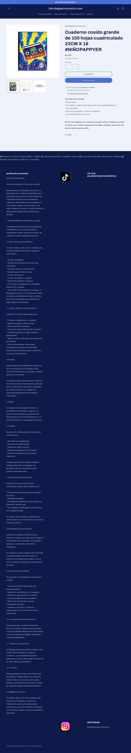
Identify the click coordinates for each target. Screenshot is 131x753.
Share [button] (69, 135)
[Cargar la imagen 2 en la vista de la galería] (26, 86)
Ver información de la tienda (77, 93)
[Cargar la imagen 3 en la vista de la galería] (39, 86)
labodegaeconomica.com (19, 746)
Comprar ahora (88, 80)
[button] (8, 8)
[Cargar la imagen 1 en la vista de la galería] (13, 86)
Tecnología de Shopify (35, 746)
